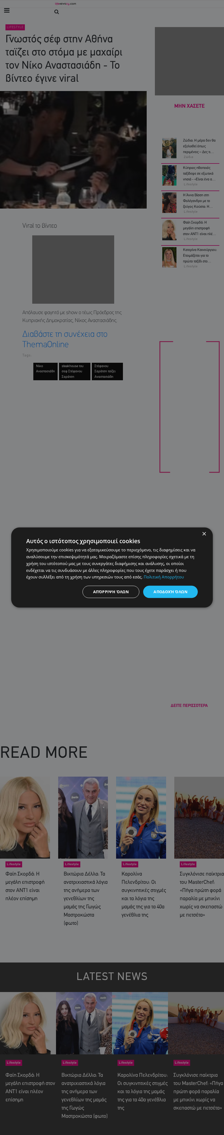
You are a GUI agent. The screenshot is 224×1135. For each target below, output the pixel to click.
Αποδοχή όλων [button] (170, 591)
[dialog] (112, 568)
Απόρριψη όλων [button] (111, 591)
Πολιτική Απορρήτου (164, 577)
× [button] (204, 534)
